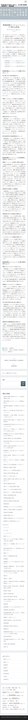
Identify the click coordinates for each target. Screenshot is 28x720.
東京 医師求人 (6, 709)
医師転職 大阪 (6, 705)
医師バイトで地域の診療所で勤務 (11, 486)
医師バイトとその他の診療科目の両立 (12, 489)
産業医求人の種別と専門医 (10, 467)
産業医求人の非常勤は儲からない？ (12, 521)
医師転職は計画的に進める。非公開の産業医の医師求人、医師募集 (14, 5)
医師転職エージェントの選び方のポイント (15, 61)
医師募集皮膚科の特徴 (9, 498)
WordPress (17, 717)
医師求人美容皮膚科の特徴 (10, 495)
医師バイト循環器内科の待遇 (10, 556)
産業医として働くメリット (10, 617)
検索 (4, 379)
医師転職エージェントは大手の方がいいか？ (14, 607)
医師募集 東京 (7, 698)
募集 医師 (5, 687)
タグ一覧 (6, 530)
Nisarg (25, 717)
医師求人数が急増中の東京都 (10, 596)
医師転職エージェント (7, 707)
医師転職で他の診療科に (9, 609)
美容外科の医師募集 (8, 512)
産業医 (11, 709)
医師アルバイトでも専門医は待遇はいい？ (13, 470)
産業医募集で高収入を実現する (11, 626)
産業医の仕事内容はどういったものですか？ (14, 518)
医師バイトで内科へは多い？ (10, 476)
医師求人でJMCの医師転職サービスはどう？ (14, 464)
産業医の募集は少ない (9, 515)
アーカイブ (6, 527)
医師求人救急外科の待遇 (9, 483)
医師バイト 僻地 (5, 695)
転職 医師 (22, 709)
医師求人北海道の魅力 (9, 593)
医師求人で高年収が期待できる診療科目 (13, 509)
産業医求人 (10, 351)
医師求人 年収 (6, 701)
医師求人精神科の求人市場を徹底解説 (12, 438)
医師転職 (9, 50)
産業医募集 (6, 623)
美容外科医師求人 (8, 636)
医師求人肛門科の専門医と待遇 (11, 473)
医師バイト (6, 553)
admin (19, 29)
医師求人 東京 (14, 701)
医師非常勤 (6, 503)
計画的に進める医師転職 (9, 644)
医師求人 (6, 348)
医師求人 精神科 (8, 350)
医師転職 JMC (22, 703)
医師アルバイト (7, 536)
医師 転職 (12, 690)
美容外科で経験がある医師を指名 (11, 501)
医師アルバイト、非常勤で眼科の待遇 (12, 492)
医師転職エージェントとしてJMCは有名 (13, 506)
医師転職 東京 (13, 705)
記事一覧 (6, 646)
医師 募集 (11, 688)
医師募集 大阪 (19, 695)
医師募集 (6, 559)
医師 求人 (18, 688)
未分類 (5, 676)
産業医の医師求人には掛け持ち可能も (12, 620)
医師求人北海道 (7, 590)
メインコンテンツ (8, 533)
